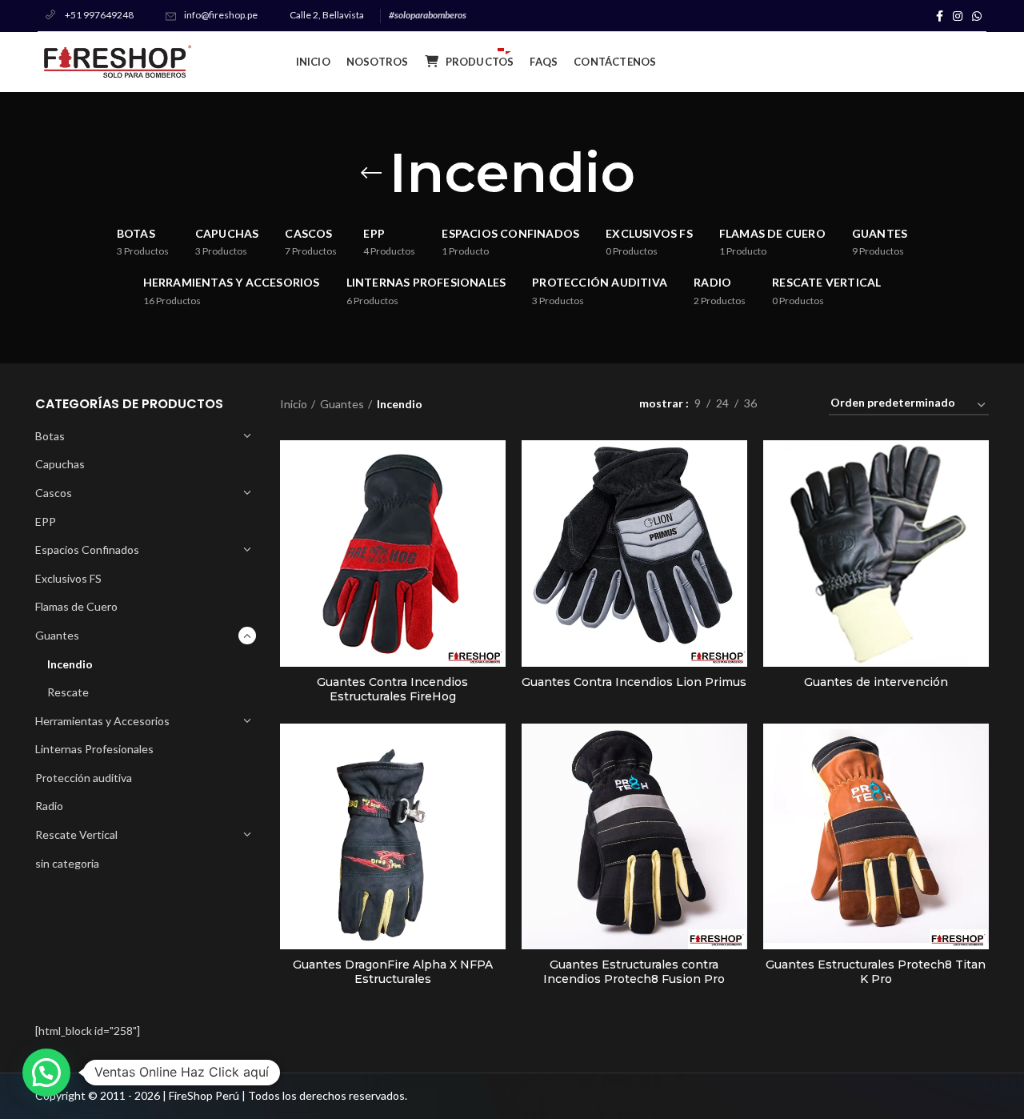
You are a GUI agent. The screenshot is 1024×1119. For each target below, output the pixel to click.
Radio (49, 805)
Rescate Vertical (76, 834)
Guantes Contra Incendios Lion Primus (634, 682)
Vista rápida (494, 466)
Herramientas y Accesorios (102, 721)
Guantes (57, 635)
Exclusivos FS (68, 578)
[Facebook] (939, 16)
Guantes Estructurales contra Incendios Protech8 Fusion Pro (634, 971)
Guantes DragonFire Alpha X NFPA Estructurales (393, 971)
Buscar (965, 62)
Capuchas (60, 464)
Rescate (68, 692)
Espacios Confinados (87, 549)
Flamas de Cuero (76, 606)
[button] (46, 1073)
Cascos (53, 492)
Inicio (293, 404)
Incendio (70, 664)
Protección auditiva (83, 777)
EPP (45, 521)
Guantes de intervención (876, 682)
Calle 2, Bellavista (327, 15)
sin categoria (67, 863)
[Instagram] (957, 16)
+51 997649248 (98, 15)
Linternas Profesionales (94, 749)
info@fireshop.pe (221, 15)
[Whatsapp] (976, 16)
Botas (50, 436)
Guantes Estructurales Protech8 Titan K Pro (876, 971)
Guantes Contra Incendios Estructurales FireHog (392, 689)
